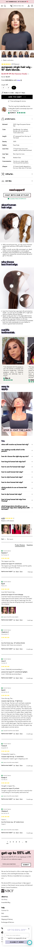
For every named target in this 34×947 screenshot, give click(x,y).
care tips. (8, 181)
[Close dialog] (28, 928)
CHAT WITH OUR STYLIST (17, 195)
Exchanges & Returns (7, 922)
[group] (17, 518)
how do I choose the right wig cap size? (15, 456)
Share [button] (21, 571)
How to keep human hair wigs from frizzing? (13, 500)
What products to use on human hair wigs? (14, 488)
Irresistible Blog (5, 902)
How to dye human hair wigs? (11, 494)
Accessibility (5, 916)
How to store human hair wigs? (12, 482)
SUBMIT (26, 865)
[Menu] (2, 6)
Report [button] (17, 571)
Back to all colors (8, 60)
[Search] (6, 6)
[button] (17, 64)
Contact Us (4, 910)
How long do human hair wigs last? (13, 461)
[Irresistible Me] (17, 5)
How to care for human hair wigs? (13, 467)
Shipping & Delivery (7, 919)
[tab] (20, 545)
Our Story (4, 899)
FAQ (2, 913)
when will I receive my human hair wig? (15, 444)
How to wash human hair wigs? (12, 472)
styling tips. (9, 174)
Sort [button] (2, 539)
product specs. (10, 119)
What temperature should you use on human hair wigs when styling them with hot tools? (15, 507)
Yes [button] (14, 571)
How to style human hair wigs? (12, 477)
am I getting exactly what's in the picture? (13, 450)
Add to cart (15, 97)
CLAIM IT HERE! (17, 942)
